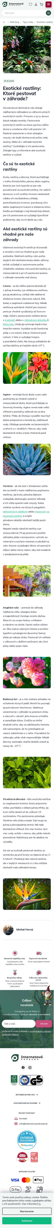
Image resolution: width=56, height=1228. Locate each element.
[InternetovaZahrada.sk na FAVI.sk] (22, 1158)
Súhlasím (27, 1220)
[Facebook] (23, 1067)
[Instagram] (30, 1067)
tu (40, 1203)
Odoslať (43, 1024)
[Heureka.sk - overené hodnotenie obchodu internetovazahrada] (27, 1140)
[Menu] (49, 4)
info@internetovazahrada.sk (33, 1123)
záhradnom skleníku (35, 320)
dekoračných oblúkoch (15, 511)
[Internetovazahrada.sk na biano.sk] (34, 1158)
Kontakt (23, 1118)
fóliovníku (8, 324)
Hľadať (48, 13)
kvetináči (10, 320)
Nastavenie (27, 1211)
